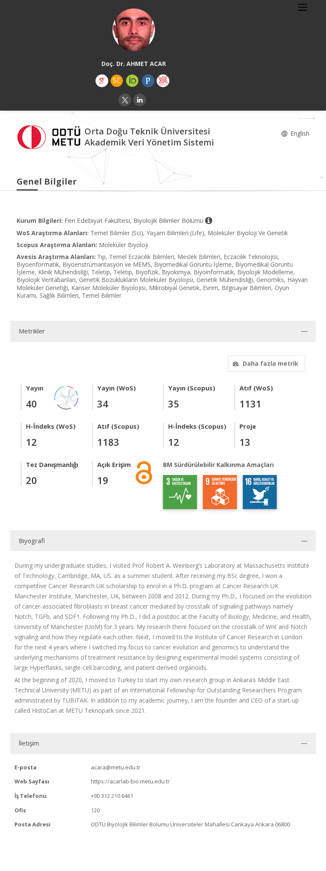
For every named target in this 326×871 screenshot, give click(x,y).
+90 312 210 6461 (112, 796)
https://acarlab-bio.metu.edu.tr (130, 781)
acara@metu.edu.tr (116, 767)
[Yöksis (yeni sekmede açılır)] (163, 80)
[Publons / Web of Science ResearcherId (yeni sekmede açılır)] (148, 80)
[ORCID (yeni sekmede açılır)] (132, 80)
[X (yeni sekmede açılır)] (124, 100)
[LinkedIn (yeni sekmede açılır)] (139, 100)
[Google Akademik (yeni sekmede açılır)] (102, 80)
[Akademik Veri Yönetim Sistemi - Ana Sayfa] (50, 136)
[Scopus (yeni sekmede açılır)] (116, 80)
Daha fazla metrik (270, 363)
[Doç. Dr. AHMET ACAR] (134, 30)
